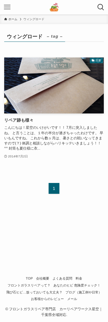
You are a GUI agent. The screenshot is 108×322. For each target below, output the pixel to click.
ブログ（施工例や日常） (83, 292)
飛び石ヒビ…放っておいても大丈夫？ (34, 292)
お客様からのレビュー (47, 299)
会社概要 (42, 278)
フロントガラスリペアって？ (29, 285)
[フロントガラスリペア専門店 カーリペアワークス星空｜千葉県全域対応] (54, 7)
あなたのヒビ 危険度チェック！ (76, 285)
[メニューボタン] (7, 7)
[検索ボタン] (101, 7)
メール (72, 299)
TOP (29, 278)
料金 (79, 278)
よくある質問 (62, 278)
